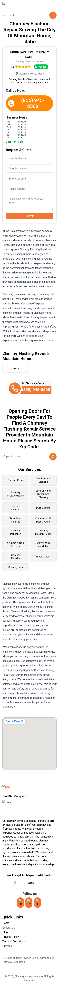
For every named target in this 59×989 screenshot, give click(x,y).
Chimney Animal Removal (15, 544)
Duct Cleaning (43, 508)
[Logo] (23, 5)
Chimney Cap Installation (43, 544)
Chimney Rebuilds (15, 557)
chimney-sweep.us (24, 957)
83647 (15, 368)
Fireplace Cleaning (15, 508)
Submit (30, 216)
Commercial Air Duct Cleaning (43, 520)
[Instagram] (20, 902)
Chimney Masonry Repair (43, 532)
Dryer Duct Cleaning (15, 520)
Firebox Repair (43, 556)
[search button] (53, 15)
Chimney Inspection (15, 532)
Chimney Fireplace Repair (15, 494)
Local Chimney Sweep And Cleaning (43, 494)
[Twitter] (28, 902)
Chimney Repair (16, 480)
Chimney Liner (15, 567)
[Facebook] (37, 902)
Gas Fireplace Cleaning (43, 480)
